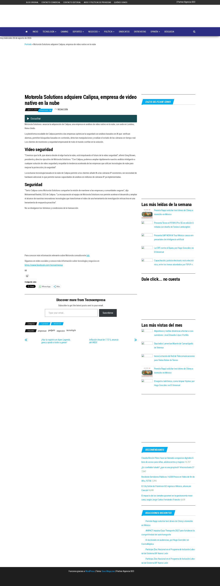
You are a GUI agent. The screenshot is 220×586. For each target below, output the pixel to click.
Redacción (63, 109)
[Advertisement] (110, 69)
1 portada (44, 324)
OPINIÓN (154, 31)
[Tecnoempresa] (26, 31)
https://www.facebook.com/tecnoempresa (44, 265)
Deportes (77, 31)
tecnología (71, 330)
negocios (61, 331)
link (88, 255)
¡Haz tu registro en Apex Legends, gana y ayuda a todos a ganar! (55, 341)
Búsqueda (169, 31)
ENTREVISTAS (140, 31)
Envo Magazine (108, 571)
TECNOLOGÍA (49, 31)
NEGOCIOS (93, 31)
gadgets (51, 330)
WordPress (90, 571)
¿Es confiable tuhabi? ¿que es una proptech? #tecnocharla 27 (167, 467)
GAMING (64, 31)
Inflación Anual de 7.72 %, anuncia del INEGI (103, 341)
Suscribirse (108, 312)
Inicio (35, 31)
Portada (28, 44)
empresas (42, 331)
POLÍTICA (108, 31)
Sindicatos (124, 31)
